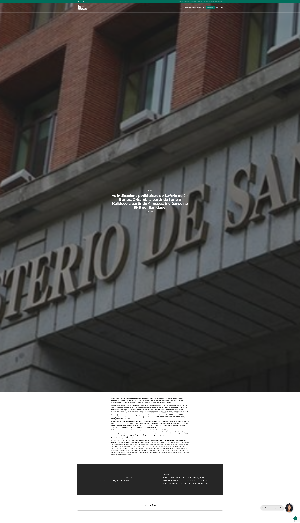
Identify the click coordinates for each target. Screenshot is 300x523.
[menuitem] (217, 7)
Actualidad (150, 190)
